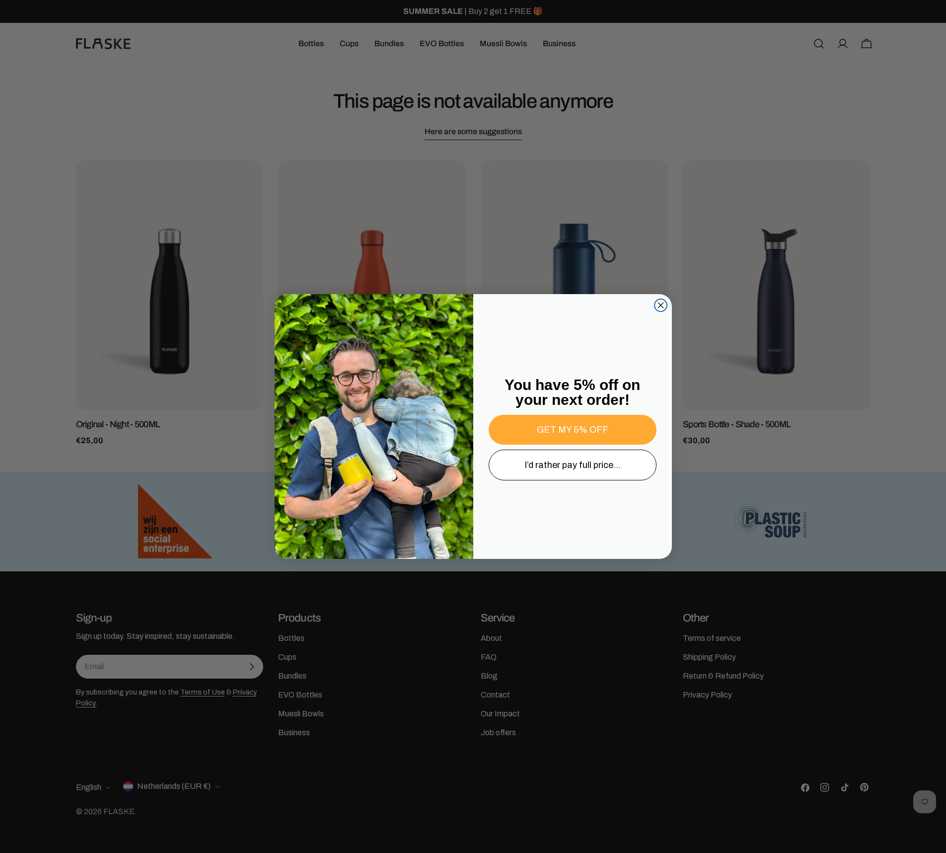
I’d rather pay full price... (572, 465)
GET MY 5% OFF (572, 430)
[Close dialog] (661, 305)
